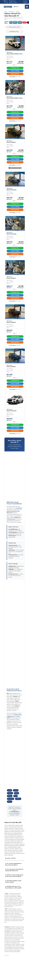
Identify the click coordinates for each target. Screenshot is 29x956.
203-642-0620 (18, 76)
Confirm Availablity (15, 70)
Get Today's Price (15, 67)
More (14, 109)
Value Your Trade (15, 73)
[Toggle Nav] (27, 7)
